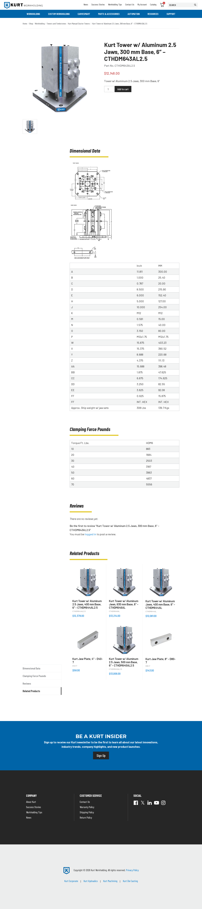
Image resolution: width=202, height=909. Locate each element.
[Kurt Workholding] (23, 5)
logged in (90, 534)
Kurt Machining (110, 881)
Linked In (149, 802)
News (86, 4)
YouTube (156, 802)
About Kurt (31, 801)
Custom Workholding (59, 13)
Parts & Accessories (109, 13)
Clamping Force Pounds (34, 676)
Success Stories (98, 4)
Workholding (33, 13)
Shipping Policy (87, 812)
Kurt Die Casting (130, 881)
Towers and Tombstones (56, 23)
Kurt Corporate (71, 881)
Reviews (27, 683)
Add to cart (122, 89)
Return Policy (86, 817)
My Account (142, 4)
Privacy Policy (132, 870)
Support (171, 13)
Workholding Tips (115, 4)
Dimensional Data (31, 668)
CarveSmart (84, 13)
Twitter (142, 802)
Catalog (153, 4)
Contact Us (129, 4)
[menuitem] (33, 14)
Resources (153, 13)
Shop (31, 23)
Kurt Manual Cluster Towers (79, 23)
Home (25, 23)
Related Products (31, 691)
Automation (134, 13)
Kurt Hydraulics (91, 881)
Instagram (163, 802)
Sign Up (101, 755)
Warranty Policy (87, 807)
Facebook (135, 802)
